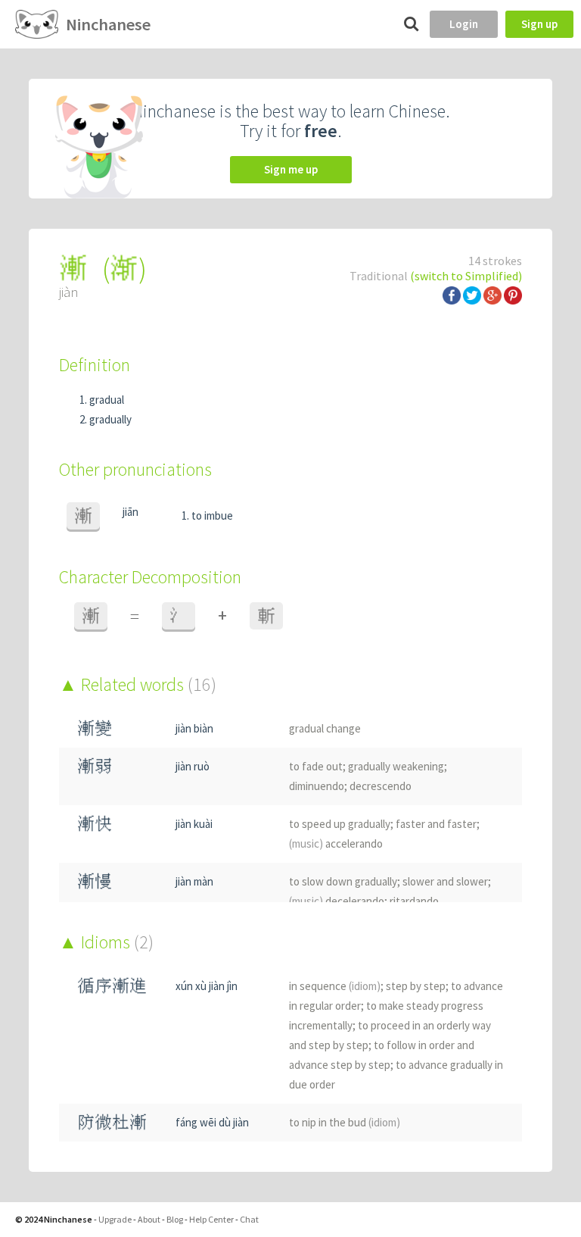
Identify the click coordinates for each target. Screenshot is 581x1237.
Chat (249, 1219)
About (149, 1219)
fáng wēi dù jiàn (212, 1122)
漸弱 (94, 766)
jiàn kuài (194, 824)
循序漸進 (112, 986)
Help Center (211, 1219)
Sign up (539, 24)
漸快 (94, 823)
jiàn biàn (194, 728)
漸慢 (94, 881)
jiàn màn (194, 881)
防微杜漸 (112, 1122)
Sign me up (291, 169)
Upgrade (115, 1219)
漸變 (94, 728)
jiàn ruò (193, 766)
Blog (174, 1219)
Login (463, 24)
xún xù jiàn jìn (207, 986)
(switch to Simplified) (466, 275)
